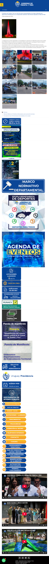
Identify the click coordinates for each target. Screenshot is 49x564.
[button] (1, 4)
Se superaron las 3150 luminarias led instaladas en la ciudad (17, 115)
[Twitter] (25, 558)
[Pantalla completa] (45, 497)
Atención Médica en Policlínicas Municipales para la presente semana (19, 114)
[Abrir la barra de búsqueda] (46, 9)
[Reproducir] (3, 497)
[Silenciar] (43, 497)
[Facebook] (19, 558)
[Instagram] (22, 558)
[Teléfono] (29, 558)
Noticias (5, 112)
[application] (24, 486)
